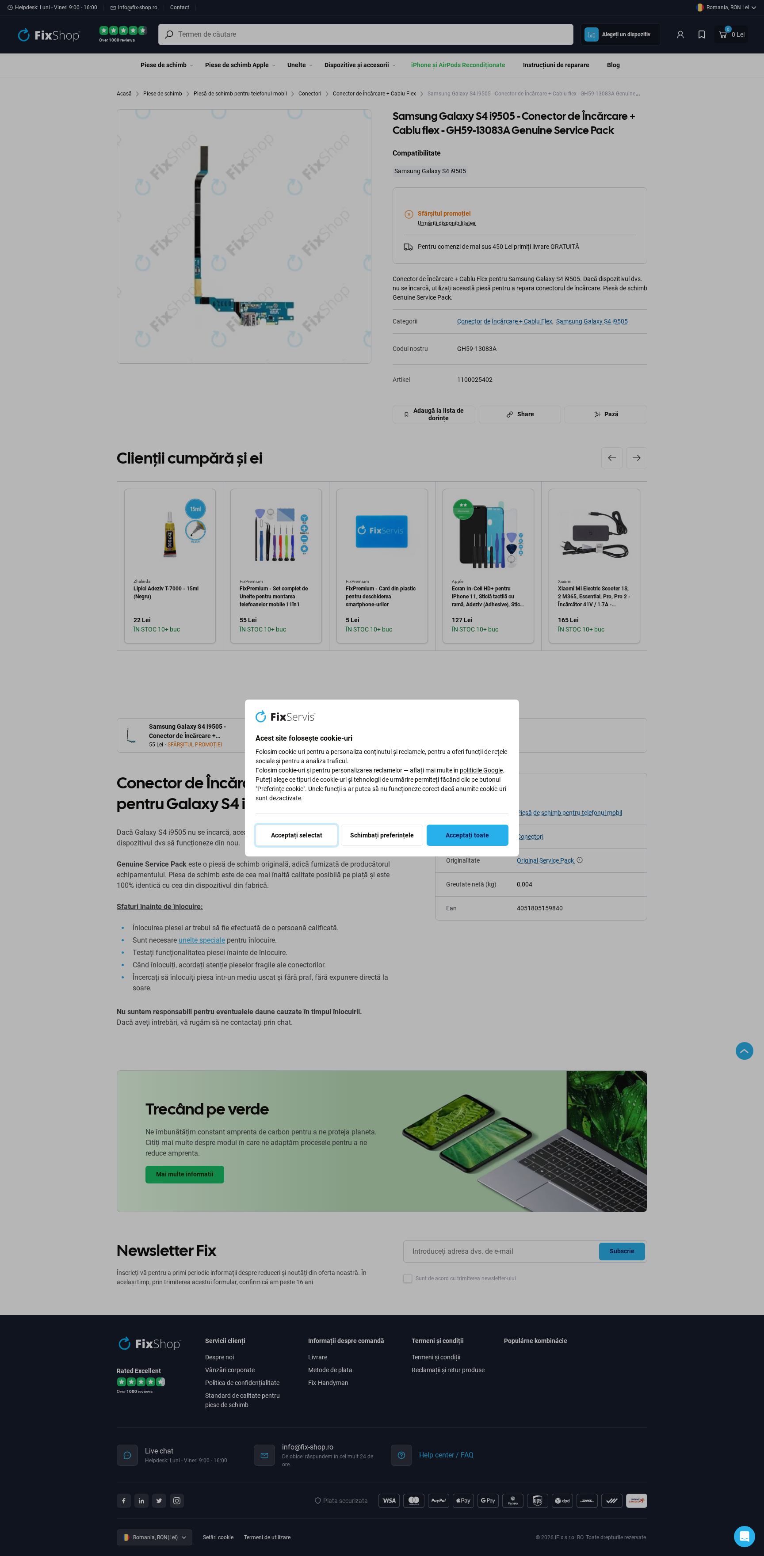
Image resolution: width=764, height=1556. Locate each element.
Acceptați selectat (296, 835)
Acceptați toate (467, 835)
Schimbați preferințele (382, 835)
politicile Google (481, 770)
